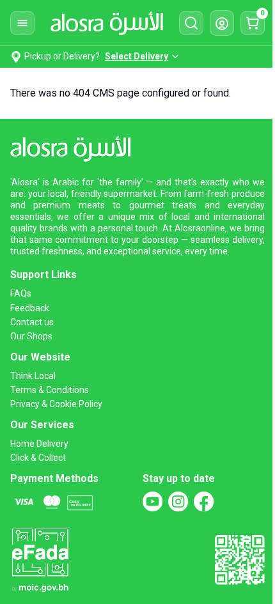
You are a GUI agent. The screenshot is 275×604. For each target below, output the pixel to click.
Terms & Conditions (49, 390)
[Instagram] (178, 502)
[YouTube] (153, 502)
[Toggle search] (191, 23)
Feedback (29, 308)
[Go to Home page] (107, 22)
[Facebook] (204, 502)
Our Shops (31, 336)
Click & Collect (38, 458)
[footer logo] (74, 147)
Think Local (33, 376)
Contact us (32, 322)
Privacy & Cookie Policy (56, 404)
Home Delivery (39, 443)
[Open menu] (22, 23)
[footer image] (40, 559)
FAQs (20, 293)
